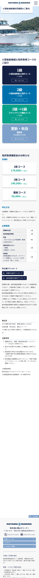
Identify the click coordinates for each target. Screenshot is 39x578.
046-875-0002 (13, 534)
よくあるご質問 (9, 546)
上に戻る (35, 516)
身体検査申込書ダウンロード (16, 278)
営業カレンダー (9, 539)
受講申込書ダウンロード (14, 273)
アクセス (7, 543)
